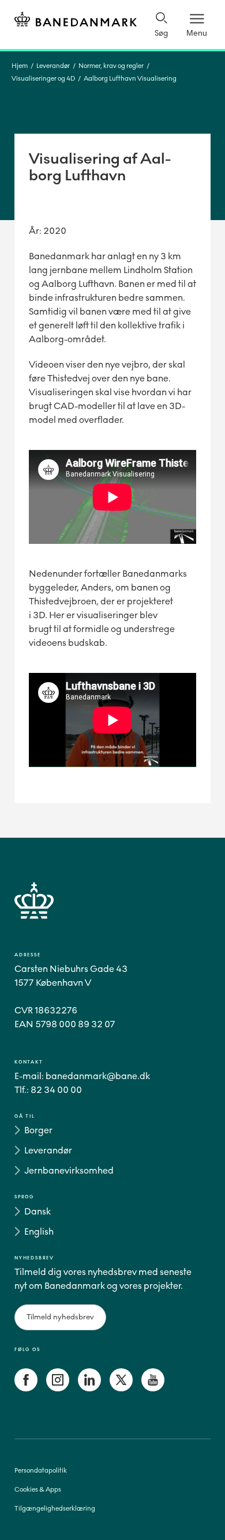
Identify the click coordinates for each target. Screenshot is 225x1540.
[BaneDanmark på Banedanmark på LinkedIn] (89, 1388)
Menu (196, 32)
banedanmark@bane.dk (98, 1075)
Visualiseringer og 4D (43, 78)
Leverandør (53, 66)
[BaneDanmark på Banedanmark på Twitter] (121, 1388)
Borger (38, 1130)
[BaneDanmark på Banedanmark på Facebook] (26, 1388)
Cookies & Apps (37, 1489)
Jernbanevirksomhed (69, 1170)
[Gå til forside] (112, 914)
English (39, 1231)
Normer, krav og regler (111, 66)
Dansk (37, 1211)
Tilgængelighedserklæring (54, 1508)
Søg (161, 33)
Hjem (20, 66)
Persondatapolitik (40, 1470)
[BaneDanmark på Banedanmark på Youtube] (152, 1388)
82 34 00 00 (56, 1089)
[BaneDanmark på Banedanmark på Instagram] (57, 1388)
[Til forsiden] (75, 21)
